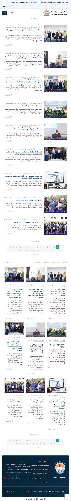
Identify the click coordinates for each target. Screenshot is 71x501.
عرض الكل (7, 262)
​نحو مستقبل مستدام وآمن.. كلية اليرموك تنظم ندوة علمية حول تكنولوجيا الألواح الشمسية (23, 177)
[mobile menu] (12, 12)
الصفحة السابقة (34, 241)
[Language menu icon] (4, 13)
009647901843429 (45, 2)
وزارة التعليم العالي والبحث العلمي (40, 465)
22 (37, 250)
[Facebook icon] (12, 6)
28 (16, 250)
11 (27, 247)
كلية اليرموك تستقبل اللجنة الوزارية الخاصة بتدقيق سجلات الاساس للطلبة (23, 30)
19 (47, 250)
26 (23, 250)
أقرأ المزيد (8, 45)
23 (34, 250)
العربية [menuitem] (41, 499)
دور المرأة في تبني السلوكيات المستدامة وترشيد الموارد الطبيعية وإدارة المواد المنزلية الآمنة (24, 128)
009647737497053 (31, 2)
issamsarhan (27, 27)
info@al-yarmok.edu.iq (17, 2)
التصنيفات (55, 262)
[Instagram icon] (9, 6)
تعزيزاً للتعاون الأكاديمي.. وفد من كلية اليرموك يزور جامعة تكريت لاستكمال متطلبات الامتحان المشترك (23, 152)
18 (51, 250)
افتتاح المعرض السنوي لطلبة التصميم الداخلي (27, 222)
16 (10, 247)
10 (30, 247)
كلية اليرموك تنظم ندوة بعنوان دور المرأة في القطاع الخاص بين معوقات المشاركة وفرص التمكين (23, 56)
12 (23, 247)
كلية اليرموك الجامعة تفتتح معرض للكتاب (29, 200)
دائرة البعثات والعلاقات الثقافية (39, 469)
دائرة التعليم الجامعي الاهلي (40, 474)
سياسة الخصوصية (30, 491)
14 (16, 247)
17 (54, 250)
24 (30, 250)
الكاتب (36, 262)
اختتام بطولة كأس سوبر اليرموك (32, 105)
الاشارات (45, 262)
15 (13, 247)
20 (44, 250)
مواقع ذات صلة (43, 482)
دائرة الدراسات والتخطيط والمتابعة (39, 478)
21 (40, 250)
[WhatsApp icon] (7, 6)
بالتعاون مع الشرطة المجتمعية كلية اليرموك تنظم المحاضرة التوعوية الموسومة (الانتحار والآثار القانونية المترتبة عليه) (23, 80)
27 (20, 250)
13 (20, 247)
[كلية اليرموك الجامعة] (55, 13)
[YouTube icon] (4, 6)
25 (27, 250)
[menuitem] (42, 499)
